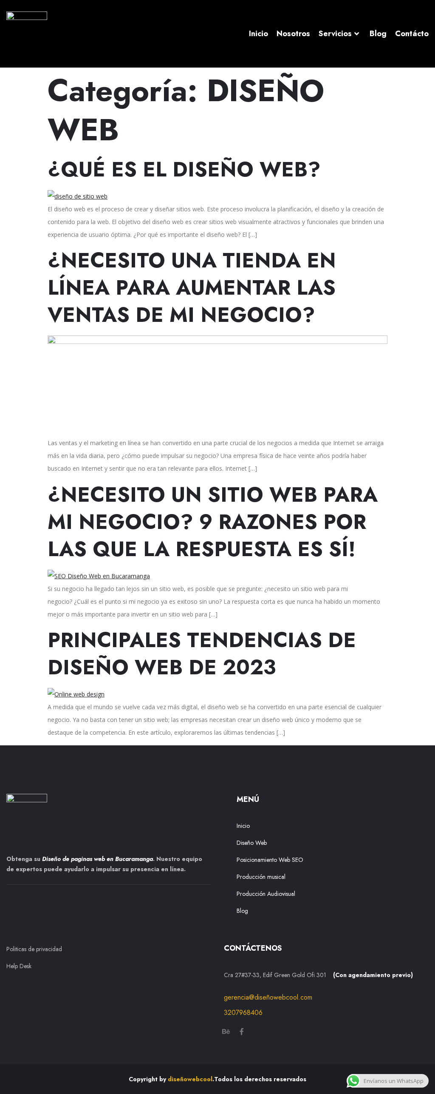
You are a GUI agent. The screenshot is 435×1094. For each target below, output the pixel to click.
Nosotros (293, 33)
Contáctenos (253, 948)
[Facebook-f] (241, 1031)
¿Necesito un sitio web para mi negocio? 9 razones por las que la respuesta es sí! (213, 522)
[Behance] (226, 1031)
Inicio (258, 33)
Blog (378, 33)
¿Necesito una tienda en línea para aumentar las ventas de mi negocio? (192, 288)
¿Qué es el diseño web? (184, 169)
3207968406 (243, 1012)
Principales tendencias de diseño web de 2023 (202, 653)
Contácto (412, 33)
